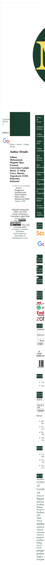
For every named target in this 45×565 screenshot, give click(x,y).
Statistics (17, 130)
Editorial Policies (40, 128)
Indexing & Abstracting (21, 133)
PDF (24, 201)
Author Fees (39, 142)
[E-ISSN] (40, 364)
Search (16, 122)
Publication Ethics (40, 173)
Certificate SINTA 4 (6, 121)
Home (16, 113)
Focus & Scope (39, 119)
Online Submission (40, 150)
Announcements (19, 128)
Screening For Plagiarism (40, 181)
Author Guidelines (40, 135)
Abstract (18, 201)
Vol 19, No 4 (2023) (22, 186)
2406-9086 (22, 212)
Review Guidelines (40, 206)
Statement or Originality (40, 191)
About (16, 115)
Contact (17, 135)
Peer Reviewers (40, 166)
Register (17, 120)
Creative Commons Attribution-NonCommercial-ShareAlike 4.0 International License (20, 233)
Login (16, 117)
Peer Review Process (39, 158)
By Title (43, 433)
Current (17, 124)
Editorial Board (40, 199)
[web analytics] (22, 221)
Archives (17, 126)
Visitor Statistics (40, 214)
